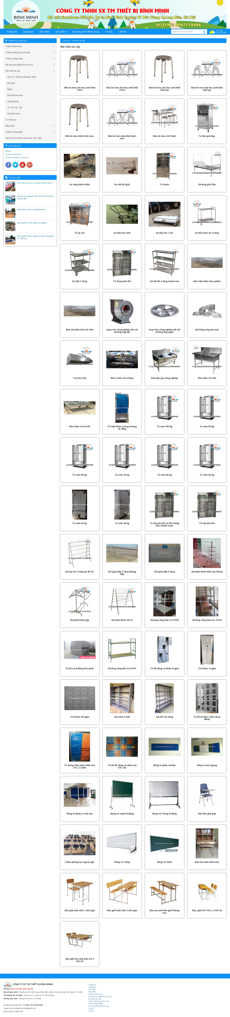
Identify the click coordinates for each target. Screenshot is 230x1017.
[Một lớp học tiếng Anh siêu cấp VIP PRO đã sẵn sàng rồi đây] (10, 200)
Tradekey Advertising (13, 154)
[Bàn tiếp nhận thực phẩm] (207, 262)
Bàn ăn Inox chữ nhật (164, 136)
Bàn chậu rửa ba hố (79, 426)
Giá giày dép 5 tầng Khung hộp (122, 572)
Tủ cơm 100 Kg (164, 426)
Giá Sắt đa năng (164, 716)
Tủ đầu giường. (207, 136)
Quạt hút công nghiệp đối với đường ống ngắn (164, 330)
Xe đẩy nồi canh (122, 232)
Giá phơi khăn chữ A (122, 620)
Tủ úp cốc (80, 232)
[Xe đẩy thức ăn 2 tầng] (207, 214)
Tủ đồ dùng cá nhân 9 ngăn (164, 668)
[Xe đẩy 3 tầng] (79, 262)
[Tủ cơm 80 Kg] (79, 456)
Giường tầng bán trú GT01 (122, 668)
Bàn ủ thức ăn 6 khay (122, 378)
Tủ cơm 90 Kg (207, 426)
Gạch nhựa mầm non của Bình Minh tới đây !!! (34, 183)
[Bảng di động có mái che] (79, 795)
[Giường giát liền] (207, 165)
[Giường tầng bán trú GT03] (164, 601)
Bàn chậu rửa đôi (207, 378)
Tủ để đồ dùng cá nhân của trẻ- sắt (122, 766)
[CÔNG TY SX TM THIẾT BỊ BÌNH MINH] (115, 14)
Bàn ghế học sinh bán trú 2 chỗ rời (79, 960)
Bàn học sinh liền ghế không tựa (164, 911)
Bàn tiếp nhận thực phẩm (207, 281)
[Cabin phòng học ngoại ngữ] (79, 843)
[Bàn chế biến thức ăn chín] (79, 311)
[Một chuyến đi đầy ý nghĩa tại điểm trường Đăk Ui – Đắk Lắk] (10, 239)
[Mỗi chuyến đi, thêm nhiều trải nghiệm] (10, 226)
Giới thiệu (45, 31)
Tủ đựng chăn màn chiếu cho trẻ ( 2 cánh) (79, 766)
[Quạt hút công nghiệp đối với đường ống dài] (122, 311)
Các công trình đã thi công (85, 31)
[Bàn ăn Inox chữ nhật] (164, 117)
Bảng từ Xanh (164, 862)
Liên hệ (122, 31)
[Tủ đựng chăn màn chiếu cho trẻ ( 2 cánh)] (79, 746)
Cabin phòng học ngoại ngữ (79, 862)
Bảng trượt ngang (207, 765)
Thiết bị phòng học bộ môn (18, 52)
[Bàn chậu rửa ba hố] (79, 407)
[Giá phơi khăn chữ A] (122, 601)
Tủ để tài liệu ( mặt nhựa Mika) (206, 718)
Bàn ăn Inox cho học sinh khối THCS (122, 88)
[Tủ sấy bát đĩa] (207, 504)
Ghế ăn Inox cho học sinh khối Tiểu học (164, 88)
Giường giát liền (207, 184)
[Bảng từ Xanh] (164, 843)
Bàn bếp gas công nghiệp (164, 378)
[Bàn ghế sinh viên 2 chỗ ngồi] (122, 891)
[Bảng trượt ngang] (207, 746)
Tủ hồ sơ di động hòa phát (80, 668)
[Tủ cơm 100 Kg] (164, 407)
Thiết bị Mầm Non (14, 46)
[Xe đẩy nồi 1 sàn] (164, 214)
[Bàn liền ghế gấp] (207, 795)
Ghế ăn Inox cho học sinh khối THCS (79, 88)
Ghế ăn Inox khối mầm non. (79, 136)
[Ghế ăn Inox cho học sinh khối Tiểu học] (164, 69)
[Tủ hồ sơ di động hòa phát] (79, 649)
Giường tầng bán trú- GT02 (206, 620)
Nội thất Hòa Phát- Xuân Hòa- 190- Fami (24, 138)
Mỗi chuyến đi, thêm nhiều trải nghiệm (32, 223)
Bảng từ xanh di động (122, 813)
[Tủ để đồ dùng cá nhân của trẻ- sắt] (122, 746)
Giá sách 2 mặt (122, 716)
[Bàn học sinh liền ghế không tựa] (164, 891)
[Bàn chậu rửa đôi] (207, 359)
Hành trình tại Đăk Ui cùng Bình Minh (31, 209)
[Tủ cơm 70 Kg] (122, 456)
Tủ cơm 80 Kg (79, 474)
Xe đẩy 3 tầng (79, 281)
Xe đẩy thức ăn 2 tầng (207, 232)
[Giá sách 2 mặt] (122, 698)
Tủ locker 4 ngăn (207, 668)
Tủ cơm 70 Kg (122, 474)
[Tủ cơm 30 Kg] (122, 504)
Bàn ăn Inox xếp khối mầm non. (122, 137)
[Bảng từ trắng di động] (164, 795)
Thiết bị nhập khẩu (14, 58)
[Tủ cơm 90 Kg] (207, 407)
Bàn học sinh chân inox (207, 862)
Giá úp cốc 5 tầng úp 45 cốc (79, 571)
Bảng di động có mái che (79, 813)
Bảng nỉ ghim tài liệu (164, 765)
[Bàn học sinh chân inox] (207, 843)
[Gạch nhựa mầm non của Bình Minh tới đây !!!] (10, 186)
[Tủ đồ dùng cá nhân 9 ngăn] (164, 649)
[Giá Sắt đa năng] (164, 698)
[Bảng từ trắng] (122, 843)
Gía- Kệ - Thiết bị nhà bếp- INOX (21, 77)
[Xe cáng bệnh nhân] (79, 165)
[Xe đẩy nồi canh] (122, 214)
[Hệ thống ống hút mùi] (207, 311)
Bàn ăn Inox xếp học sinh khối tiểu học (207, 88)
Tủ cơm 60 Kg (164, 474)
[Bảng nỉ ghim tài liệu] (164, 746)
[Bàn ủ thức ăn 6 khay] (122, 359)
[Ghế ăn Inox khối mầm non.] (79, 117)
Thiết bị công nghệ (14, 132)
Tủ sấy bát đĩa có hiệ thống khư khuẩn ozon (164, 524)
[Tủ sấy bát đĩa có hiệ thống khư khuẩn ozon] (164, 504)
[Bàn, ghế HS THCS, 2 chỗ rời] (207, 891)
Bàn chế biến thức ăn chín (79, 329)
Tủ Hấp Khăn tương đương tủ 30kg (122, 427)
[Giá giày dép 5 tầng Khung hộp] (122, 553)
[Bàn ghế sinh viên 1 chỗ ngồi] (79, 891)
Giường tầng (13, 101)
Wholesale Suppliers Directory (17, 157)
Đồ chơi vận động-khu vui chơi (19, 64)
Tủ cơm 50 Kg (207, 474)
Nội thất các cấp (78, 40)
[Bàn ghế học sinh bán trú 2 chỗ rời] (79, 940)
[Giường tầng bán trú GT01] (122, 649)
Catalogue (28, 31)
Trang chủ (12, 31)
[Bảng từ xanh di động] (122, 795)
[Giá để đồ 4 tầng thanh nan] (164, 262)
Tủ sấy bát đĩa (207, 523)
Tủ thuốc (164, 184)
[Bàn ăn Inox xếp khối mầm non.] (122, 117)
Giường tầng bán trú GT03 (164, 620)
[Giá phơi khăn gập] (79, 601)
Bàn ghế (11, 83)
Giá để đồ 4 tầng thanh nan (164, 281)
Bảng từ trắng (122, 862)
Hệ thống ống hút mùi (207, 329)
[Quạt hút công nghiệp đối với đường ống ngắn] (164, 311)
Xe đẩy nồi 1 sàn (164, 232)
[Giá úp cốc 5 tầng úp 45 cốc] (79, 553)
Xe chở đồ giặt (122, 184)
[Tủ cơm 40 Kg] (79, 504)
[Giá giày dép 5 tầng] (164, 553)
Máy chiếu (10, 125)
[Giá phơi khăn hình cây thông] (207, 553)
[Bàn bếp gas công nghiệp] (164, 359)
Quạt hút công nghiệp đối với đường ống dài (122, 330)
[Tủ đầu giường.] (207, 117)
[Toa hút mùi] (79, 359)
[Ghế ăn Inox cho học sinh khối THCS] (79, 69)
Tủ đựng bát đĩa (122, 281)
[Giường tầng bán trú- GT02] (207, 601)
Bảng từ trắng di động (164, 813)
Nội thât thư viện (15, 95)
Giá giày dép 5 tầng (164, 571)
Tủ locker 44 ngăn (79, 716)
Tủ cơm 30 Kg (122, 523)
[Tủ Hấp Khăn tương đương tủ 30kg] (122, 407)
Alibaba (8, 151)
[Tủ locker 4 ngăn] (207, 649)
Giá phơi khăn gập (79, 620)
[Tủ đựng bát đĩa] (122, 262)
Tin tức (108, 31)
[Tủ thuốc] (164, 165)
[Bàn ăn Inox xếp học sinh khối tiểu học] (207, 69)
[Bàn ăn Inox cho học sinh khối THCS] (122, 69)
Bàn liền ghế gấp (207, 813)
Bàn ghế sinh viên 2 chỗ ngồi (122, 910)
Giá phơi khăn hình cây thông (207, 571)
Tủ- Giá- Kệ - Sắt (14, 107)
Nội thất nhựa (13, 113)
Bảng (9, 89)
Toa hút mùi (79, 378)
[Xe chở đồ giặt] (122, 165)
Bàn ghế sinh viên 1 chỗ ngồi (80, 910)
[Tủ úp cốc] (79, 214)
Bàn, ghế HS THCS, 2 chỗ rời (207, 910)
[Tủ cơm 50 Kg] (207, 456)
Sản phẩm (61, 31)
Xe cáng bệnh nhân (79, 184)
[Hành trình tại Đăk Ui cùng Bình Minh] (10, 213)
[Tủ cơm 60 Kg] (164, 456)
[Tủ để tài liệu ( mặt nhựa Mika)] (207, 698)
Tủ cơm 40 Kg (79, 523)
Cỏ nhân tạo (11, 119)
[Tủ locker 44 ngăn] (79, 698)
